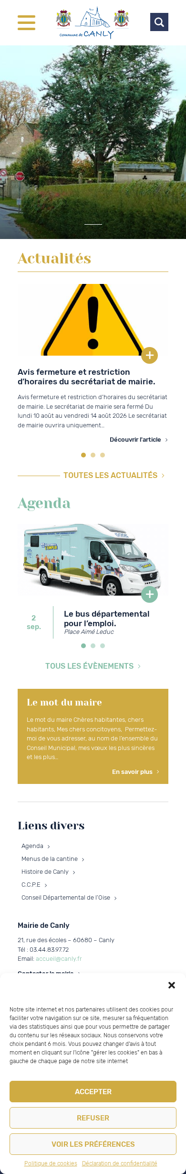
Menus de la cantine (49, 858)
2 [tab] (93, 455)
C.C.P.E (31, 884)
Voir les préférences (93, 1144)
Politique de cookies (50, 1163)
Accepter (93, 1091)
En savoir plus (132, 771)
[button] (171, 985)
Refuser (93, 1118)
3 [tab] (102, 455)
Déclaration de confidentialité (119, 1163)
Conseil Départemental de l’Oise (65, 897)
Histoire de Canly (45, 871)
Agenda (32, 845)
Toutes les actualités (110, 475)
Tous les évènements (89, 666)
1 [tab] (83, 455)
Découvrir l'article (135, 439)
